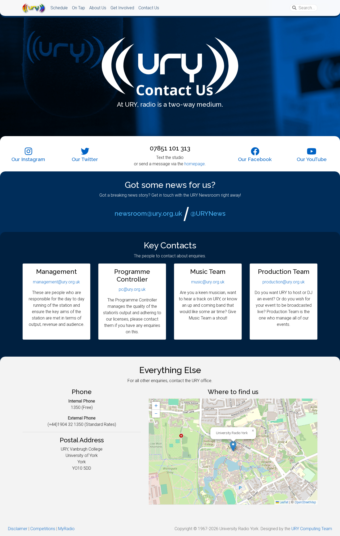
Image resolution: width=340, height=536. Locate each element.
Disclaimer (17, 528)
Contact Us (148, 7)
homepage (194, 163)
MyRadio (66, 528)
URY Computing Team (311, 528)
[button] (233, 446)
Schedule (59, 7)
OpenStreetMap (305, 502)
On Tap (78, 7)
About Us (97, 7)
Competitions (42, 528)
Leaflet (283, 502)
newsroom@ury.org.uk (148, 213)
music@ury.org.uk (207, 281)
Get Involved (122, 7)
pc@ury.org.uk (132, 289)
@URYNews (208, 213)
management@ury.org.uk (56, 281)
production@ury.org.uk (283, 281)
